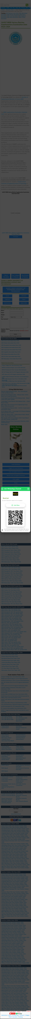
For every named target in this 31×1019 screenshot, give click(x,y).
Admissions (4, 1015)
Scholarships (15, 1015)
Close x (28, 1011)
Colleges (27, 1015)
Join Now (16, 505)
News (9, 1015)
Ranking (20, 1017)
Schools (22, 1015)
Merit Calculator (13, 1017)
